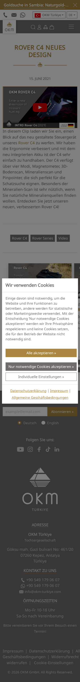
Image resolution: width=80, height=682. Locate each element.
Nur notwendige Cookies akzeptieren (39, 366)
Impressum (59, 390)
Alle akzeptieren (39, 352)
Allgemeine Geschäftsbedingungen (40, 397)
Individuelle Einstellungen (39, 376)
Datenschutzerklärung (28, 390)
